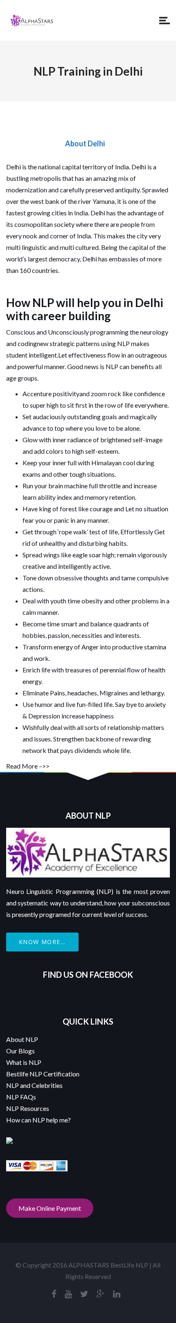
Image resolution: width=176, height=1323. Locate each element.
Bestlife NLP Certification (42, 1074)
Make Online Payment (49, 1208)
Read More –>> (28, 766)
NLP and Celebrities (34, 1085)
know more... (42, 942)
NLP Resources (27, 1108)
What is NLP (23, 1062)
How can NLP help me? (38, 1120)
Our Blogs (20, 1051)
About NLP (22, 1039)
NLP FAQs (21, 1097)
